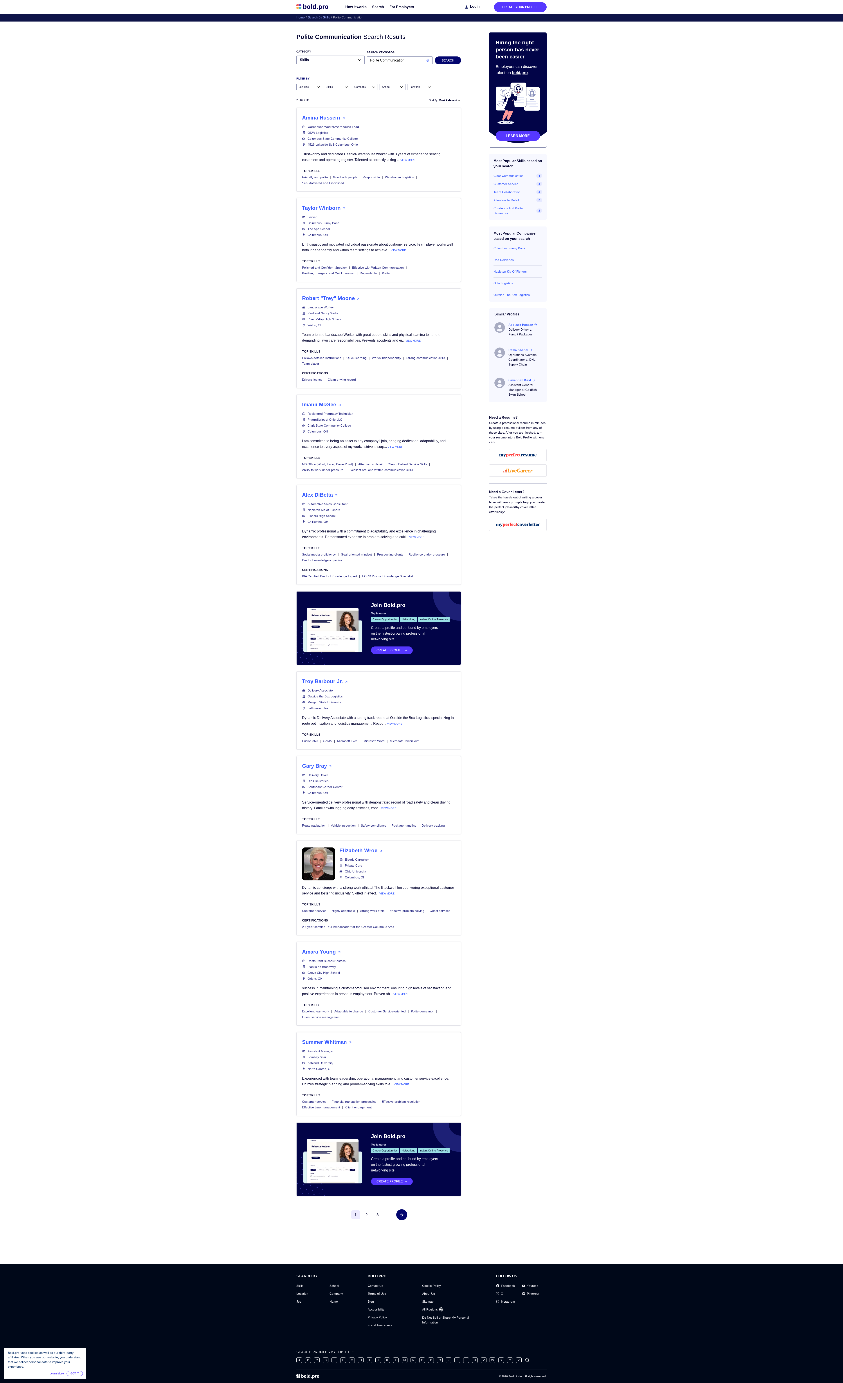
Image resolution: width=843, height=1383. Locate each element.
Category (303, 51)
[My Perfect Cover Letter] (518, 525)
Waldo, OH (315, 325)
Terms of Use (377, 1293)
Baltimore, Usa (318, 708)
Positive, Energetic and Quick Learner (328, 273)
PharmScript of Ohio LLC (325, 419)
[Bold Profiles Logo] (312, 7)
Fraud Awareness (380, 1325)
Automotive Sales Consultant (328, 504)
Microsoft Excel (347, 741)
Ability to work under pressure (322, 470)
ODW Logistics (318, 132)
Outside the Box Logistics (325, 696)
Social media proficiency (319, 554)
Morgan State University (324, 702)
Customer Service (506, 184)
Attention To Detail (506, 200)
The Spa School (319, 229)
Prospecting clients (390, 554)
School (334, 1285)
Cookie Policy (431, 1285)
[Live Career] (518, 470)
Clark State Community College (329, 425)
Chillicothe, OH (318, 521)
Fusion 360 (310, 741)
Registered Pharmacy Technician (330, 413)
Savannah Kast (519, 380)
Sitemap (428, 1301)
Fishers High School (321, 516)
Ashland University (320, 1063)
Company (336, 1293)
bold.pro (520, 73)
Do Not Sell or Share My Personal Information (445, 1320)
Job (298, 1301)
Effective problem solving (407, 910)
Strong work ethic (372, 910)
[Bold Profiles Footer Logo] (307, 1376)
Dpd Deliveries (504, 260)
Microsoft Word (374, 741)
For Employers (401, 7)
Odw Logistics (503, 283)
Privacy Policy (377, 1317)
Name (334, 1301)
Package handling (404, 825)
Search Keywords (380, 52)
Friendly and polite (315, 177)
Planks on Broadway (322, 966)
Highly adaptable (343, 910)
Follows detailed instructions (321, 358)
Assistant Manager (320, 1051)
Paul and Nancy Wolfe (323, 313)
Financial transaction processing (354, 1101)
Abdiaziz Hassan (520, 324)
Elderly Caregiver (357, 859)
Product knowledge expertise (322, 560)
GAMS (327, 741)
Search (378, 7)
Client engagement (358, 1107)
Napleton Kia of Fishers (324, 510)
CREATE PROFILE (389, 650)
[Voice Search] (427, 60)
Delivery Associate (320, 690)
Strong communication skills (425, 358)
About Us (428, 1293)
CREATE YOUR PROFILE (520, 7)
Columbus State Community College (333, 138)
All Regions (430, 1309)
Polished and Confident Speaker (324, 267)
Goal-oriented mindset (356, 554)
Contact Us (375, 1285)
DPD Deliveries (318, 781)
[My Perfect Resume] (518, 455)
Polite (386, 273)
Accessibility (376, 1309)
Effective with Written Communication (378, 267)
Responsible (371, 177)
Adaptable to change (348, 1011)
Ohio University (355, 871)
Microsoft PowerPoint (404, 741)
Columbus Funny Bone (323, 223)
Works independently (386, 358)
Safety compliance (373, 825)
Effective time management (321, 1107)
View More (408, 160)
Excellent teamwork (315, 1011)
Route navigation (314, 825)
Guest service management (321, 1017)
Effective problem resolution (401, 1101)
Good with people (345, 177)
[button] (401, 1214)
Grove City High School (324, 972)
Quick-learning (356, 358)
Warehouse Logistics (399, 177)
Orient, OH (315, 978)
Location (302, 1293)
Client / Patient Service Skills (407, 464)
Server (312, 217)
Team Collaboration (507, 192)
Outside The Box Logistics (512, 295)
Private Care (353, 865)
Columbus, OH (318, 235)
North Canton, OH (320, 1069)
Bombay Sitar (317, 1057)
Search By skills (319, 17)
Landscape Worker (321, 307)
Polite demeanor (422, 1011)
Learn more (518, 136)
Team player (310, 363)
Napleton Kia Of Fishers (510, 271)
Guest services (440, 910)
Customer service (314, 910)
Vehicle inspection (343, 825)
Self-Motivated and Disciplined (323, 183)
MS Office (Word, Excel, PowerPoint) (327, 464)
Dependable (368, 273)
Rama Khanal (518, 350)
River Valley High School (324, 319)
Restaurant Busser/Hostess (327, 961)
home (300, 17)
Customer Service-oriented (387, 1011)
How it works (356, 7)
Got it (74, 1373)
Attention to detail (370, 464)
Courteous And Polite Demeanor (508, 210)
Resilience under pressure (427, 554)
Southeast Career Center (325, 787)
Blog (371, 1301)
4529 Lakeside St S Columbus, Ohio (333, 144)
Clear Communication (509, 175)
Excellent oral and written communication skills (381, 470)
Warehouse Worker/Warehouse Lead (333, 127)
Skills (299, 1285)
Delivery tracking (433, 825)
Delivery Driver (318, 775)
